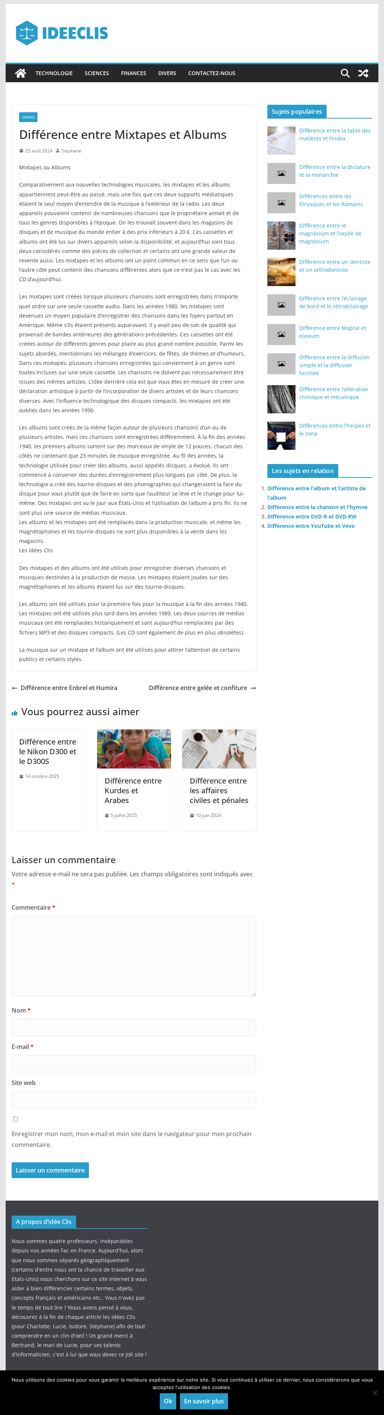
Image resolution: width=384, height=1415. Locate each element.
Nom (21, 1010)
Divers (167, 73)
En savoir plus (204, 1401)
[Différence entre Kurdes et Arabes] (134, 735)
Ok (168, 1401)
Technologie (54, 73)
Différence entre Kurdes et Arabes (133, 790)
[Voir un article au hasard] (363, 73)
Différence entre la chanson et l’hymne (317, 507)
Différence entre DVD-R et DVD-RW (312, 516)
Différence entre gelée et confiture (198, 688)
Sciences (97, 73)
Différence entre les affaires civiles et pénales (219, 790)
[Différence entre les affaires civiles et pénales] (219, 735)
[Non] (374, 1393)
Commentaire (34, 907)
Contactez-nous (212, 73)
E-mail (23, 1047)
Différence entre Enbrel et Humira (69, 688)
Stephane (71, 151)
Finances (133, 73)
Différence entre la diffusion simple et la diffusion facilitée (334, 365)
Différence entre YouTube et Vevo (311, 525)
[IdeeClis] (21, 73)
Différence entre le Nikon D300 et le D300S (47, 751)
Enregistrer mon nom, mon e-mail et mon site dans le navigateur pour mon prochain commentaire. (132, 1139)
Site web (24, 1083)
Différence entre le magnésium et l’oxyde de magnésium (330, 233)
